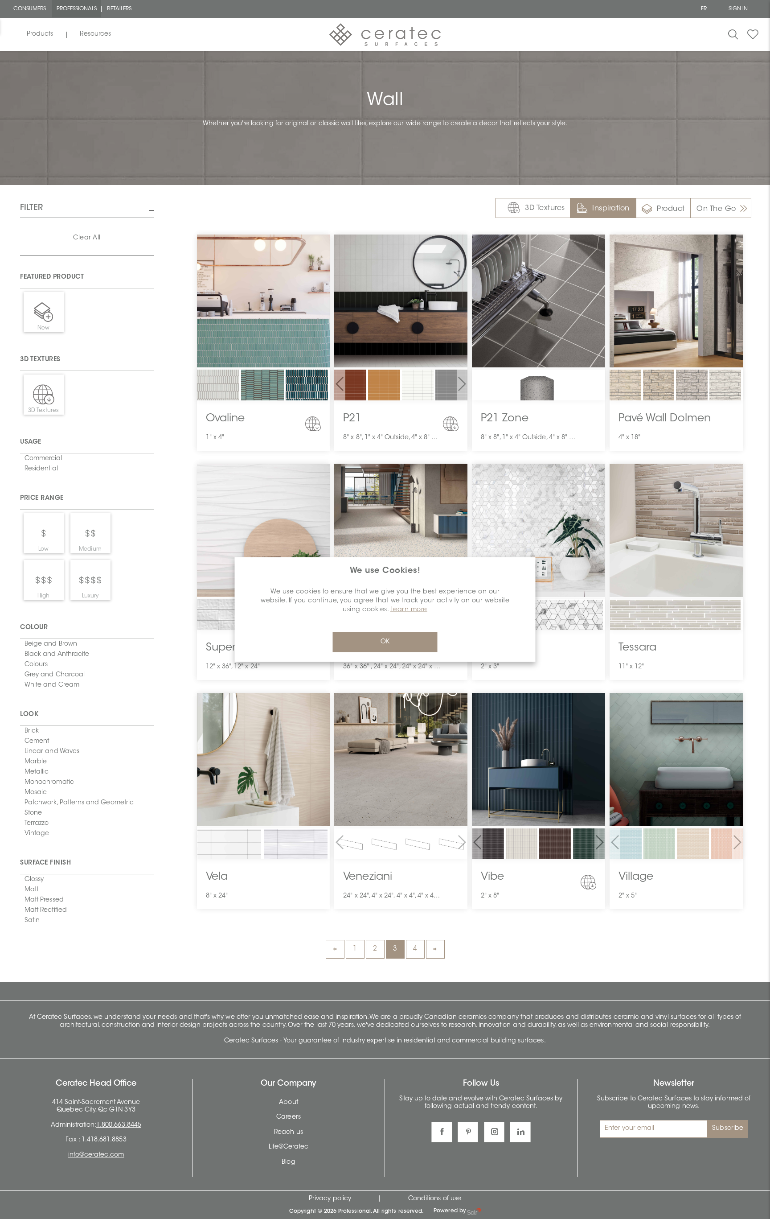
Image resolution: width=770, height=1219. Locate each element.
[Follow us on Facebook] (441, 1132)
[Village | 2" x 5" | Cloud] (626, 844)
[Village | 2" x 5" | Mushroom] (693, 844)
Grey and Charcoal (55, 675)
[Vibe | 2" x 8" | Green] (589, 844)
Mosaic (36, 793)
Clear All (87, 238)
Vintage (37, 834)
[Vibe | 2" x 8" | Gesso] (522, 844)
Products (40, 34)
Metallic (37, 772)
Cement (37, 741)
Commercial (43, 459)
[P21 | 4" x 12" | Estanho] (451, 386)
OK (385, 641)
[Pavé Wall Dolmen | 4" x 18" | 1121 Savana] (659, 386)
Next (435, 949)
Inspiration (611, 208)
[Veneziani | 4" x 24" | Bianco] (350, 844)
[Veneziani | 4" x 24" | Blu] (384, 844)
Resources (95, 34)
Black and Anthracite (57, 654)
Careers (288, 1117)
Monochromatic (49, 782)
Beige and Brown (51, 644)
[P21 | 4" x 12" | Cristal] (418, 386)
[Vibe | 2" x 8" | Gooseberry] (555, 844)
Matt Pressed (44, 900)
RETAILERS (119, 9)
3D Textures (545, 208)
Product (671, 209)
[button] (339, 385)
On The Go (716, 209)
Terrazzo (37, 823)
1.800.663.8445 (118, 1125)
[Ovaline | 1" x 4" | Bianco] (218, 391)
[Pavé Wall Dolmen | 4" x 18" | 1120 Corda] (625, 386)
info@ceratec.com (96, 1155)
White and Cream (52, 685)
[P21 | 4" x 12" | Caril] (384, 386)
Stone (33, 813)
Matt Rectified (46, 910)
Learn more (408, 609)
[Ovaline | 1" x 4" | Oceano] (307, 391)
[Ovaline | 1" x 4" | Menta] (262, 391)
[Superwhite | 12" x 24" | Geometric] (218, 621)
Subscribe (727, 1128)
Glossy (34, 880)
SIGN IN (738, 9)
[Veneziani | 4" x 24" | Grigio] (418, 844)
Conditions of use (434, 1199)
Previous (335, 949)
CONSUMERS (29, 9)
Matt (31, 890)
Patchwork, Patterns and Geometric (79, 803)
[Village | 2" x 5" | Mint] (659, 844)
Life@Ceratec (289, 1147)
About (288, 1103)
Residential (41, 469)
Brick (32, 731)
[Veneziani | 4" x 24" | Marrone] (451, 844)
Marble (36, 762)
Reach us (288, 1132)
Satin (32, 921)
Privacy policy (330, 1199)
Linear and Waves (52, 752)
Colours (36, 665)
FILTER (31, 208)
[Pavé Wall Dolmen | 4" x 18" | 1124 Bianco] (725, 386)
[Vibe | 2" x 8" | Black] (488, 844)
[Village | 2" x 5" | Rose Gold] (727, 844)
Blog (288, 1162)
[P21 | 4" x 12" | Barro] (350, 386)
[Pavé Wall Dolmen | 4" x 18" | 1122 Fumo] (692, 386)
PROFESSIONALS (77, 9)
